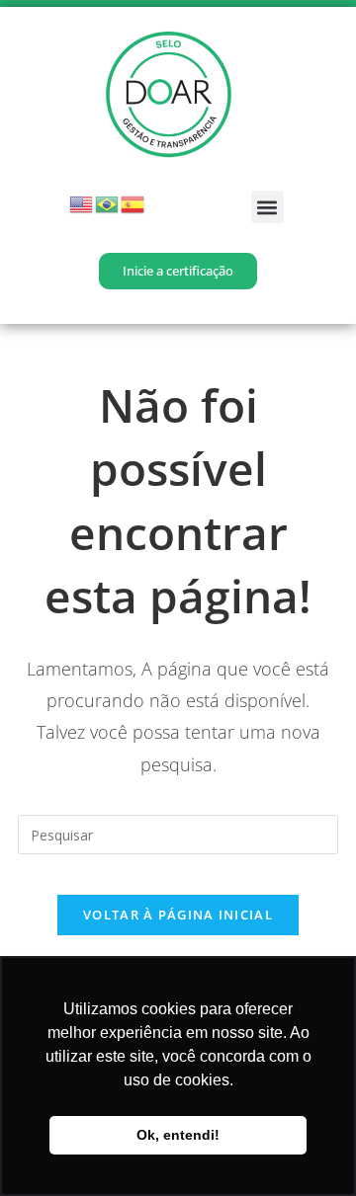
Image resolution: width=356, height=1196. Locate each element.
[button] (267, 207)
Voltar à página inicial (178, 914)
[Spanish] (133, 203)
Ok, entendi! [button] (178, 1135)
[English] (82, 203)
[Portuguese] (108, 203)
